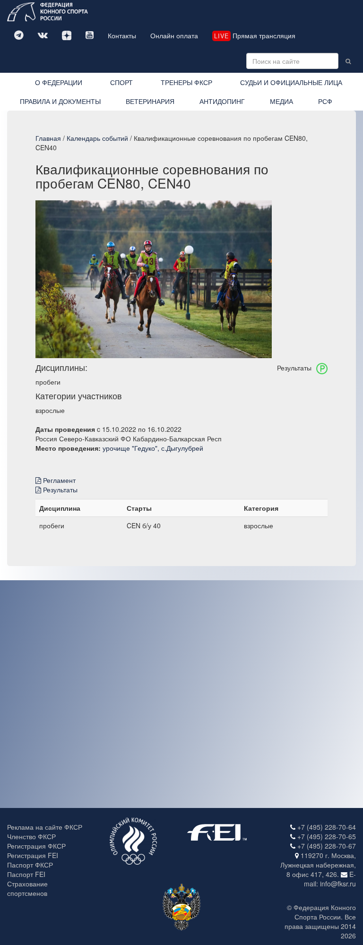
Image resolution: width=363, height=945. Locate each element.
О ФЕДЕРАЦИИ (58, 82)
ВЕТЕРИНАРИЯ (150, 101)
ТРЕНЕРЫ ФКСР (186, 82)
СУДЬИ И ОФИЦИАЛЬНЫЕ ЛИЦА (291, 82)
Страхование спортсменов (27, 888)
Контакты (122, 35)
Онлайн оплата (174, 35)
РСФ (325, 101)
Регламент (58, 480)
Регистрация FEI (32, 855)
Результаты (59, 489)
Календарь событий (97, 138)
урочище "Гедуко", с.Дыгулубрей (153, 448)
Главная (48, 138)
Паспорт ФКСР (30, 864)
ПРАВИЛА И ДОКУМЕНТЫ (60, 101)
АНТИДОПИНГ (222, 101)
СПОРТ (121, 82)
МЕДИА (281, 101)
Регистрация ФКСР (36, 845)
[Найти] (348, 61)
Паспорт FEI (26, 874)
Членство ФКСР (31, 836)
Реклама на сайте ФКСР (44, 827)
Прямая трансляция (254, 35)
